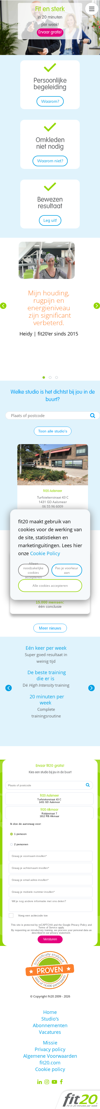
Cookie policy (50, 1069)
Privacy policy (50, 1049)
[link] (50, 66)
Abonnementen (50, 1025)
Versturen (50, 939)
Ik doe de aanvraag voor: (25, 823)
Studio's (50, 1018)
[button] (3, 306)
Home (50, 1012)
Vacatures (50, 1032)
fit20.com (50, 1062)
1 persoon (20, 833)
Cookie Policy (45, 553)
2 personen (21, 844)
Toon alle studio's (52, 431)
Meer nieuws (50, 628)
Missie (50, 1042)
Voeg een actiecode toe (33, 915)
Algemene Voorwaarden (50, 1056)
